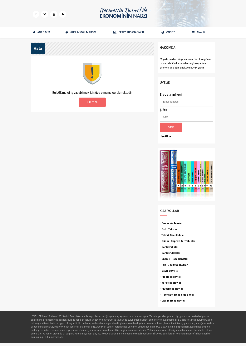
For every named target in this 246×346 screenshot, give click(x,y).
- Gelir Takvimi (169, 229)
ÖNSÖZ (170, 32)
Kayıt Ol (92, 102)
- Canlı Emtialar (169, 247)
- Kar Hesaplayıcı (170, 282)
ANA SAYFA (43, 32)
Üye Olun (165, 136)
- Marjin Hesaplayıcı (172, 300)
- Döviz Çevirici (169, 270)
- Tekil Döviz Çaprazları (174, 264)
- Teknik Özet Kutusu (172, 235)
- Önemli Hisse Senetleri (174, 258)
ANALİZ (201, 32)
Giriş (171, 127)
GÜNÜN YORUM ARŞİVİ (83, 32)
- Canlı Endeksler (170, 253)
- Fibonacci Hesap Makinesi (177, 294)
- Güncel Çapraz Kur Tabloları (178, 241)
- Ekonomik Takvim (171, 223)
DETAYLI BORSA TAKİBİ (132, 32)
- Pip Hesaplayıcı (170, 276)
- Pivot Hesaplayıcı (171, 288)
